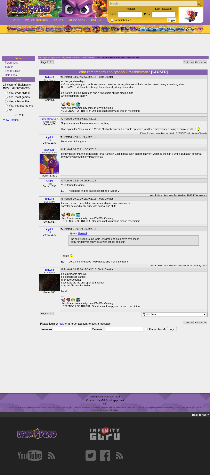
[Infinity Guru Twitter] (91, 455)
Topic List (188, 62)
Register (130, 9)
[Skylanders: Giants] (152, 29)
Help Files (11, 75)
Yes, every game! (19, 92)
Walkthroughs (36, 20)
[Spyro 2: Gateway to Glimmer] (30, 29)
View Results (11, 119)
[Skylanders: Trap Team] (171, 29)
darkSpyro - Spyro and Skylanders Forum (59, 57)
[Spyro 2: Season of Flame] (58, 29)
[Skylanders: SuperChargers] (180, 29)
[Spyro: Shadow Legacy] (105, 29)
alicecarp (49, 149)
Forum (96, 20)
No (10, 109)
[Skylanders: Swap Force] (161, 29)
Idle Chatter (88, 57)
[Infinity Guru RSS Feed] (119, 455)
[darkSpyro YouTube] (29, 455)
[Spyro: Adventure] (77, 29)
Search (9, 66)
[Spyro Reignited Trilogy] (11, 29)
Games (58, 20)
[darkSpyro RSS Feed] (51, 455)
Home (15, 20)
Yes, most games (19, 97)
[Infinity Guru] (105, 434)
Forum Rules (12, 70)
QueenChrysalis (49, 119)
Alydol (49, 137)
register (63, 323)
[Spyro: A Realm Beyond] (198, 29)
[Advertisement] (103, 45)
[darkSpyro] (36, 434)
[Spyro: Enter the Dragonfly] (68, 29)
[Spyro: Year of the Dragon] (39, 29)
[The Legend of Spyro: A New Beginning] (115, 29)
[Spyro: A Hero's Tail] (96, 29)
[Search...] (199, 4)
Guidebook (77, 20)
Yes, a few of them (20, 101)
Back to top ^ (200, 414)
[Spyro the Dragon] (20, 29)
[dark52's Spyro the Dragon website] (57, 8)
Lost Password (163, 9)
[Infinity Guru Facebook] (105, 455)
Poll (18, 79)
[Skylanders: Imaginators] (189, 29)
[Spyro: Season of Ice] (49, 29)
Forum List (11, 62)
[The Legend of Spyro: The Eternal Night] (124, 29)
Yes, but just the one (21, 105)
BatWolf (49, 77)
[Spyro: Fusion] (86, 29)
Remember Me (122, 20)
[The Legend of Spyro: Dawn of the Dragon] (134, 29)
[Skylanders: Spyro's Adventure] (143, 29)
